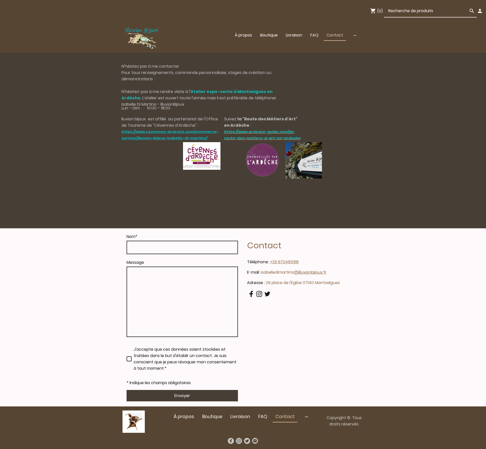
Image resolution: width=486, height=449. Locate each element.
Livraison (294, 35)
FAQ (314, 35)
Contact (335, 35)
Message (135, 262)
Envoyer (182, 396)
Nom (132, 236)
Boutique (269, 35)
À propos (243, 35)
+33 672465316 (284, 262)
